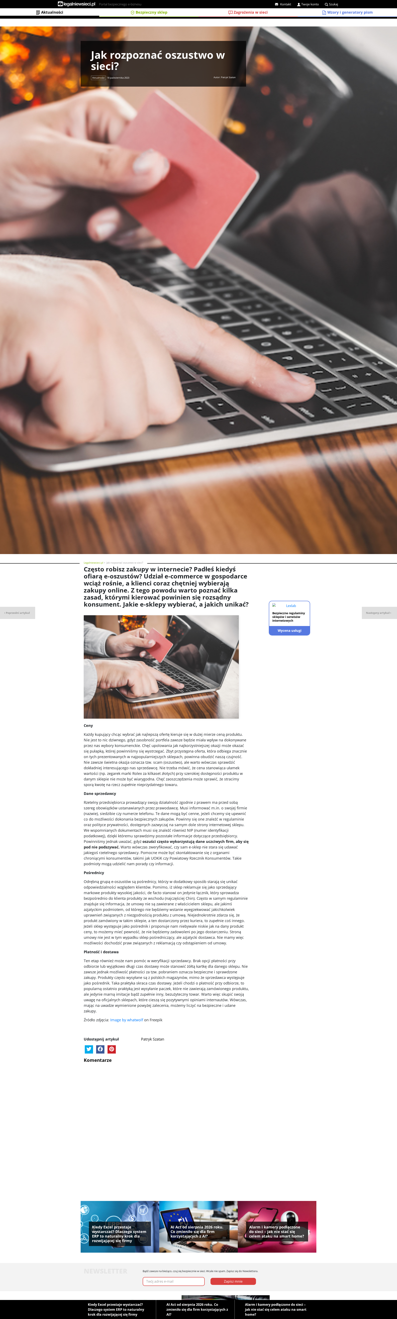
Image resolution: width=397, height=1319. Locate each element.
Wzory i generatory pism (349, 12)
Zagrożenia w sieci (250, 12)
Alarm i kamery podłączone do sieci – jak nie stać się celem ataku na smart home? (275, 1309)
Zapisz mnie (233, 1281)
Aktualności (51, 12)
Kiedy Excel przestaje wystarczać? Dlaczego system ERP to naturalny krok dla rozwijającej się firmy (116, 1309)
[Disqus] (166, 1118)
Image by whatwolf (126, 1019)
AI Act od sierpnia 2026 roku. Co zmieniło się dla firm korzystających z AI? (197, 1309)
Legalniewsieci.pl (93, 562)
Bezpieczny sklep (151, 12)
